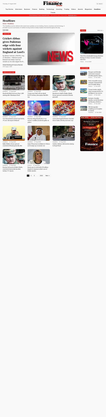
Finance (34, 9)
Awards (80, 9)
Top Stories (9, 9)
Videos (73, 9)
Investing (59, 9)
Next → (48, 175)
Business (27, 9)
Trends (53, 12)
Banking (41, 9)
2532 (41, 175)
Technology (50, 9)
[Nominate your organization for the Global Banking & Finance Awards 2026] (91, 133)
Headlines (97, 9)
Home (4, 23)
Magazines (88, 9)
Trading (66, 9)
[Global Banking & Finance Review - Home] (53, 3)
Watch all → (100, 30)
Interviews (18, 9)
